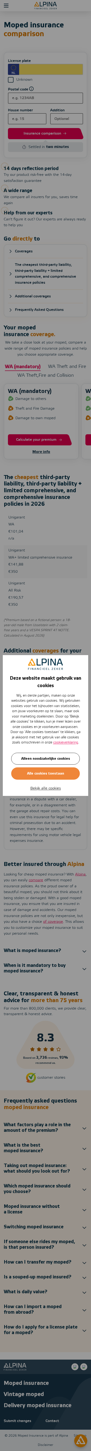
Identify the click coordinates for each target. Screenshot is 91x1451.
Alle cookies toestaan (45, 773)
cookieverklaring (65, 742)
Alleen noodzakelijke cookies (45, 759)
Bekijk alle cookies (45, 788)
